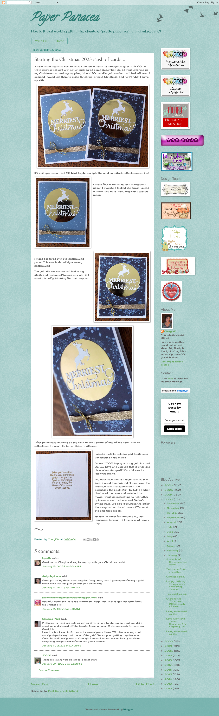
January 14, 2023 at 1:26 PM (61, 587)
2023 (169, 499)
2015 (168, 674)
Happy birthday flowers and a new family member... (175, 585)
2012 (168, 688)
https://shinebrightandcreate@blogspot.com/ (69, 597)
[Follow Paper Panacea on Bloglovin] (175, 392)
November (173, 508)
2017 (168, 665)
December (173, 503)
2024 (169, 494)
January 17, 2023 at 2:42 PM (61, 645)
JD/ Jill (46, 655)
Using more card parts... (176, 612)
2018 (168, 660)
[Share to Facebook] (94, 539)
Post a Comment (49, 670)
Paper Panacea (65, 18)
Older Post (145, 684)
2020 (169, 650)
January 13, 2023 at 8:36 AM (61, 566)
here (170, 378)
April (170, 541)
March (171, 546)
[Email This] (84, 539)
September (174, 517)
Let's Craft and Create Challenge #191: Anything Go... (177, 622)
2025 (169, 489)
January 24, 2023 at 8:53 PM (62, 663)
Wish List (42, 40)
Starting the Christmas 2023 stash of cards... (175, 602)
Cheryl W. (170, 331)
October (172, 512)
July (170, 527)
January (172, 555)
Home (60, 40)
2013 (168, 683)
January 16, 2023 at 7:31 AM (61, 609)
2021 (168, 646)
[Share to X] (91, 539)
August (172, 522)
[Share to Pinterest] (97, 539)
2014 (168, 679)
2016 (168, 669)
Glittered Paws (51, 618)
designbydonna (51, 576)
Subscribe (174, 428)
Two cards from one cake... (175, 570)
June (170, 531)
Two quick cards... (176, 594)
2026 (169, 485)
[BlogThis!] (88, 539)
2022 (169, 641)
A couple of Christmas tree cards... (176, 562)
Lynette (46, 558)
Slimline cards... (175, 576)
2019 (168, 655)
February (173, 550)
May (170, 536)
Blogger (128, 709)
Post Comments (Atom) (63, 691)
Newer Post (40, 684)
